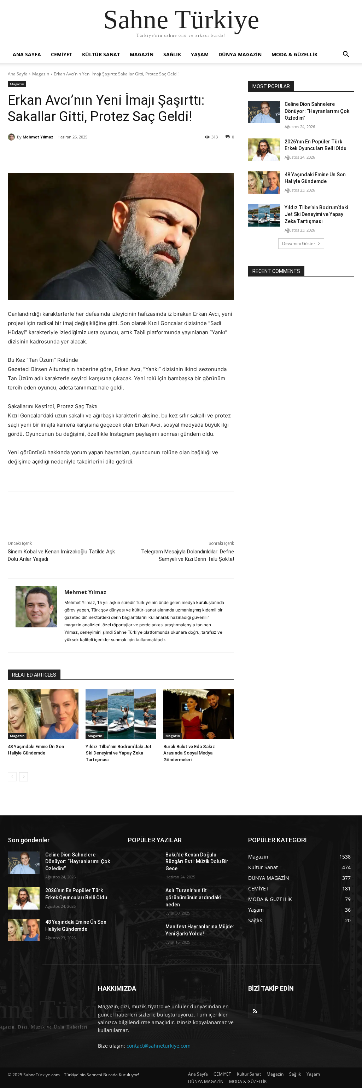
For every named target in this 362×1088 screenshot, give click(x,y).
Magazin (141, 54)
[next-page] (23, 776)
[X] (74, 155)
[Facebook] (58, 155)
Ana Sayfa (27, 54)
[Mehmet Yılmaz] (12, 137)
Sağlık (172, 54)
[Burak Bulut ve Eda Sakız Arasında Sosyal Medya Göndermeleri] (198, 714)
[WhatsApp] (106, 155)
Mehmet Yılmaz (38, 136)
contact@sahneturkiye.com (159, 1045)
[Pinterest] (90, 155)
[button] (345, 55)
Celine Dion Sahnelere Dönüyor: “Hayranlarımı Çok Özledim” (317, 111)
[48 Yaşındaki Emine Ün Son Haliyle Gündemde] (43, 714)
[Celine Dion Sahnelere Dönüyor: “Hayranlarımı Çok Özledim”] (264, 112)
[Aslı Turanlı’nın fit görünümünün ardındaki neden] (144, 898)
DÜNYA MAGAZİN (240, 54)
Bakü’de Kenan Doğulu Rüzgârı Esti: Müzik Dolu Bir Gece (196, 861)
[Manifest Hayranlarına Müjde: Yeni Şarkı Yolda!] (144, 934)
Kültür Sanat (101, 54)
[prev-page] (12, 776)
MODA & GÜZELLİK (294, 54)
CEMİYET (61, 54)
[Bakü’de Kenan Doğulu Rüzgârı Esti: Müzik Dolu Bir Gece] (144, 862)
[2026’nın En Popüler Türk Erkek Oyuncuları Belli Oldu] (264, 149)
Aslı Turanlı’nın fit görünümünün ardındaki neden (193, 897)
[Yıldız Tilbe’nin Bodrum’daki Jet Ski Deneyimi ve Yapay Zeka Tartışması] (121, 714)
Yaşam (200, 54)
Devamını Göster (298, 243)
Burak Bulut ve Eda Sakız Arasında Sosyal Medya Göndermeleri (189, 753)
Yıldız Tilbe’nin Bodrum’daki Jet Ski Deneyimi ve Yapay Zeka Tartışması (119, 753)
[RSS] (255, 1011)
